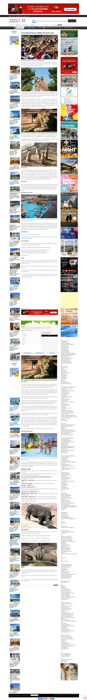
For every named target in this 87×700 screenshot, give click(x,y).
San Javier (66, 21)
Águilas (38, 21)
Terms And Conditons (57, 694)
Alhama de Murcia (43, 21)
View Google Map (40, 353)
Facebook (52, 353)
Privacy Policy (63, 694)
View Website (27, 353)
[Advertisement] (69, 300)
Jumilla (49, 21)
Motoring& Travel (32, 25)
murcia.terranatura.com (48, 274)
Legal (67, 694)
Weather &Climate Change (19, 25)
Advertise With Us (75, 694)
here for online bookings (29, 501)
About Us (70, 694)
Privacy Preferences (34, 695)
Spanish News (53, 25)
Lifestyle (38, 25)
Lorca (52, 21)
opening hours (37, 234)
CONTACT (13, 16)
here (39, 498)
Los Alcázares (56, 21)
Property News (45, 25)
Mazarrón (61, 21)
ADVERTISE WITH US (19, 16)
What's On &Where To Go (25, 25)
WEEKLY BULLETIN (26, 16)
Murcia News (12, 25)
